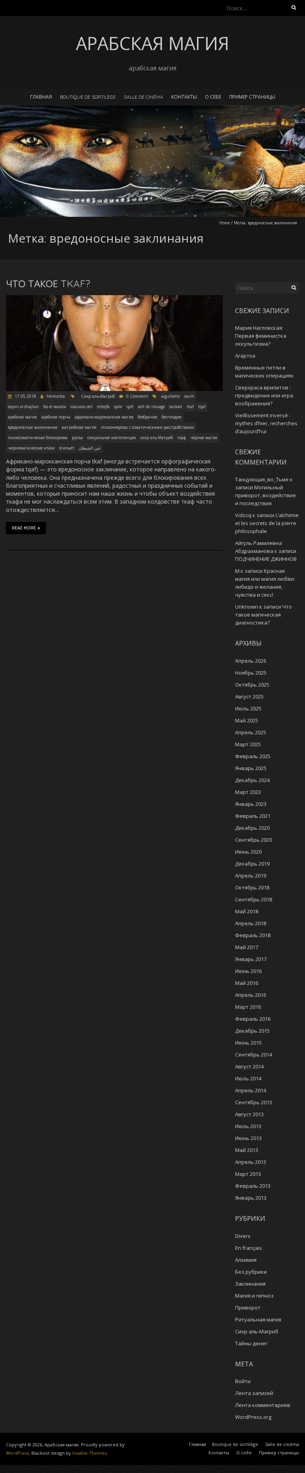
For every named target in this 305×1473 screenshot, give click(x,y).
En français (248, 1247)
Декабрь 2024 (252, 780)
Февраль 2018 (252, 935)
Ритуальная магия (258, 1319)
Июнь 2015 (248, 1042)
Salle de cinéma (143, 97)
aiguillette (170, 396)
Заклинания (250, 1283)
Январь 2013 (250, 1197)
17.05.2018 (25, 396)
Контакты (184, 97)
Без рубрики (251, 1271)
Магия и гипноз (254, 1295)
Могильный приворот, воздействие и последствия (265, 495)
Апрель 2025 (250, 732)
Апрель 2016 (250, 994)
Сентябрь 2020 (253, 839)
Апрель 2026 (250, 660)
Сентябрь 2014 (253, 1054)
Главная (41, 97)
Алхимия (246, 1259)
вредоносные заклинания (32, 427)
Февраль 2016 (252, 1018)
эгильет (66, 448)
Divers (243, 1235)
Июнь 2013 (248, 1138)
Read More (24, 528)
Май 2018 (246, 911)
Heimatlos (55, 396)
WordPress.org (253, 1416)
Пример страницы (252, 97)
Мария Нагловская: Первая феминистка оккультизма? (260, 335)
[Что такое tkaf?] (114, 299)
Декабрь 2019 (252, 863)
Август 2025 (249, 696)
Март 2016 (248, 1006)
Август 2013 (249, 1114)
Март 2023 (248, 792)
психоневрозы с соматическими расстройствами (147, 427)
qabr (118, 406)
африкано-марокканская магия (104, 417)
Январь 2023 (250, 804)
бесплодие (171, 417)
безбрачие (147, 417)
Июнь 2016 (248, 971)
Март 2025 (248, 744)
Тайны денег (251, 1343)
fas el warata (54, 406)
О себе (213, 97)
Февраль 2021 (252, 815)
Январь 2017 (250, 959)
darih (189, 396)
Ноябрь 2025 (250, 672)
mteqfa (103, 406)
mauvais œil (81, 406)
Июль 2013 (248, 1126)
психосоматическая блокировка (38, 437)
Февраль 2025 (252, 756)
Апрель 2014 (250, 1090)
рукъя (77, 437)
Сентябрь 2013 (253, 1102)
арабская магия (22, 417)
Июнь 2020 (248, 851)
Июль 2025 (248, 708)
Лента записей (254, 1393)
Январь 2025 (250, 768)
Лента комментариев (262, 1405)
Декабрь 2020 (252, 827)
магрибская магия (79, 427)
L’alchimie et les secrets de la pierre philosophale (267, 523)
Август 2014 (249, 1066)
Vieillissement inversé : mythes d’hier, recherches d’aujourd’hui (266, 423)
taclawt (175, 406)
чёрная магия (203, 437)
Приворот (248, 1307)
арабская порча (55, 417)
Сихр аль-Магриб (98, 396)
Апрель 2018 (250, 923)
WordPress (17, 1453)
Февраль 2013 (252, 1185)
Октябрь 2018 (252, 887)
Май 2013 (246, 1150)
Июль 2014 (248, 1078)
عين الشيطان (90, 448)
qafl (130, 406)
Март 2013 (248, 1173)
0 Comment (137, 396)
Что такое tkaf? (48, 284)
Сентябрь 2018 (253, 899)
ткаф (181, 437)
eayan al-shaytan (23, 406)
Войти (243, 1381)
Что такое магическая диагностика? (263, 614)
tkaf (190, 406)
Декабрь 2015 (252, 1030)
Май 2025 (246, 720)
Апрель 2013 (250, 1162)
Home (224, 223)
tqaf (201, 406)
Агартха (245, 355)
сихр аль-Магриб (156, 437)
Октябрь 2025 (252, 684)
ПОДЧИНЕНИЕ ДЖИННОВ (266, 558)
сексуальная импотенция (111, 437)
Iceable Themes (89, 1453)
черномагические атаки (31, 448)
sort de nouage (151, 406)
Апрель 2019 (250, 875)
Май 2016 (246, 983)
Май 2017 (246, 947)
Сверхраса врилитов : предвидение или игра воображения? (264, 395)
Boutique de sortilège (88, 97)
